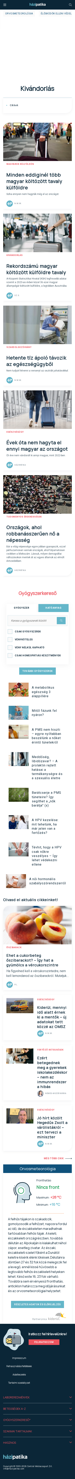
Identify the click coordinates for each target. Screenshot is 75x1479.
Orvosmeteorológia (19, 13)
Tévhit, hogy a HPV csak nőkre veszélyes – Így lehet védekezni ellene (47, 855)
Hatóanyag (53, 607)
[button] (37, 1397)
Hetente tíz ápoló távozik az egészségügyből (36, 360)
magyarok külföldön (20, 164)
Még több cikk (54, 1158)
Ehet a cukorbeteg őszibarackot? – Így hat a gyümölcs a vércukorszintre (32, 960)
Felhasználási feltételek (19, 1366)
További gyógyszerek (37, 671)
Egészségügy (15, 432)
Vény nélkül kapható (30, 647)
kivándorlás (14, 255)
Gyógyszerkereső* (17, 1420)
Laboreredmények (16, 1397)
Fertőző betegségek (50, 1050)
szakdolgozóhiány (18, 347)
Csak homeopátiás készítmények (38, 655)
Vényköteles (24, 639)
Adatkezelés (19, 1374)
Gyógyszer (21, 607)
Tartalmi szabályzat (19, 1382)
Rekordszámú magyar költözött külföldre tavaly (36, 269)
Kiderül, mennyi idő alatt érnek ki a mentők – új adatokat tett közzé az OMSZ (52, 1017)
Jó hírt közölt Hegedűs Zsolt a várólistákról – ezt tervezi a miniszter (52, 1127)
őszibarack (13, 947)
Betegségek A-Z (14, 1409)
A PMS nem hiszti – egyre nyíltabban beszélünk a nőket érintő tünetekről (46, 736)
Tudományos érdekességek (24, 516)
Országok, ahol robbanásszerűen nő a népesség (32, 533)
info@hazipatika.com (13, 1468)
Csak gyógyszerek (28, 631)
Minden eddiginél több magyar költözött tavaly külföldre (34, 181)
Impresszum (19, 1358)
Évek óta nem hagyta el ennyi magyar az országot (37, 445)
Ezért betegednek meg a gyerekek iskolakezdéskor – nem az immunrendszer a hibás (52, 1072)
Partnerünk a (39, 1319)
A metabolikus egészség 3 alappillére (43, 692)
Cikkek (13, 105)
